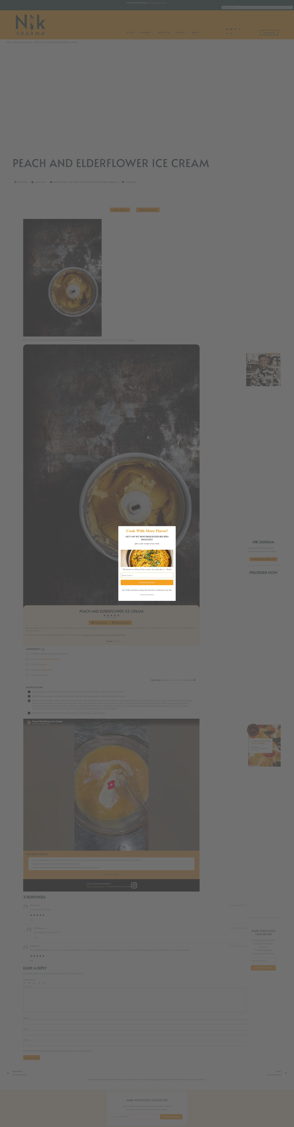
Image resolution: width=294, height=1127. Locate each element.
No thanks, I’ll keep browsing (147, 594)
